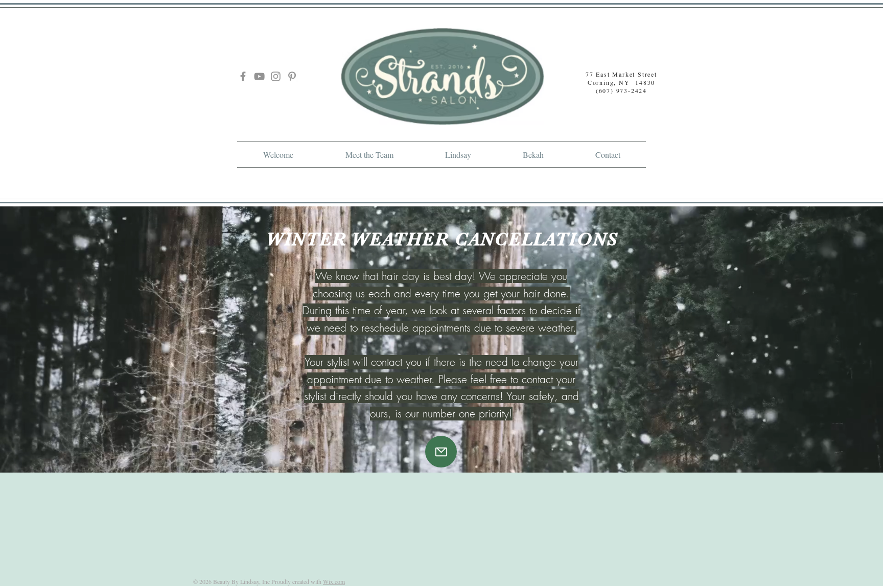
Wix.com (334, 581)
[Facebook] (243, 76)
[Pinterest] (292, 76)
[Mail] (441, 451)
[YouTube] (259, 76)
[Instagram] (275, 76)
